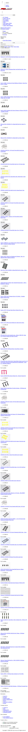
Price (12, 46)
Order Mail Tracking (7, 711)
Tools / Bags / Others (7, 23)
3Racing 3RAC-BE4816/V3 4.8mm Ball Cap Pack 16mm (12, 137)
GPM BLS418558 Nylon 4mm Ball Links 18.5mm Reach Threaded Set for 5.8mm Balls (12, 428)
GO (14, 15)
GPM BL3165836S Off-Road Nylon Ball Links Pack (12, 557)
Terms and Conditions (7, 702)
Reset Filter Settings (7, 40)
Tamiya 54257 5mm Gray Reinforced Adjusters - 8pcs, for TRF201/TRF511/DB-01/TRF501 (12, 257)
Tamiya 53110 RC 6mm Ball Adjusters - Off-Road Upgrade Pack (14, 686)
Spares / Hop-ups (6, 18)
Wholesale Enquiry (7, 712)
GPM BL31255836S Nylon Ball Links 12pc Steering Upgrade (13, 544)
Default (5, 46)
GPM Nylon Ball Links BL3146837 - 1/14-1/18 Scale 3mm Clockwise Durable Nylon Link (13, 519)
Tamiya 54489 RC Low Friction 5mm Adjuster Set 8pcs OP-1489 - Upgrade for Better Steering (13, 243)
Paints (4, 22)
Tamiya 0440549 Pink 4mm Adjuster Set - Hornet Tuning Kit (13, 375)
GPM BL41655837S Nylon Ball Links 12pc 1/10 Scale (12, 230)
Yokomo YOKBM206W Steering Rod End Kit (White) (12, 595)
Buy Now (2, 61)
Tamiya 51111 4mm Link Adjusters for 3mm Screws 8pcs (12, 322)
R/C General (5, 19)
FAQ (4, 708)
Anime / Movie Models (8, 25)
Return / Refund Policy (8, 699)
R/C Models (5, 17)
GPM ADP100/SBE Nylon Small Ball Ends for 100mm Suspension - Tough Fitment (12, 570)
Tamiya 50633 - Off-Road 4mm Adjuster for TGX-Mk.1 (12, 673)
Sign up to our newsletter (6, 725)
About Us (5, 696)
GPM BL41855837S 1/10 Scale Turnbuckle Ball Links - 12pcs (14, 532)
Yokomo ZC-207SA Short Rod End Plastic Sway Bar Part (12, 56)
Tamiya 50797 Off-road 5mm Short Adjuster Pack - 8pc (12, 310)
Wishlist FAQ (6, 709)
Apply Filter (3, 44)
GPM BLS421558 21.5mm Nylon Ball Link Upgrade (12, 454)
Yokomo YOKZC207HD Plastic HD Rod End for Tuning (12, 607)
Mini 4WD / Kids (6, 24)
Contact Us (5, 707)
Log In (7, 5)
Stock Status (16, 46)
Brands (4, 703)
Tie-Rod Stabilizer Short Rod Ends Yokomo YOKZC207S (13, 582)
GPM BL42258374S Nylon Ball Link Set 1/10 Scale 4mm (13, 164)
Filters (2, 38)
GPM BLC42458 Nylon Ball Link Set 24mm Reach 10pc (12, 190)
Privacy (4, 700)
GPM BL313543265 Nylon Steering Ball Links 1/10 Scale (13, 506)
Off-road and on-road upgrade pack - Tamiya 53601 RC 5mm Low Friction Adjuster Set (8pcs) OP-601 (13, 336)
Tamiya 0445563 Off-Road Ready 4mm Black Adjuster (12, 348)
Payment (5, 697)
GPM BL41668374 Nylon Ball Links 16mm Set (10, 480)
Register (7, 6)
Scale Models (6, 20)
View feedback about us (8, 717)
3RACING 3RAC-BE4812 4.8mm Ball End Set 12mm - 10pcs (14, 270)
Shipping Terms (6, 698)
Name (9, 46)
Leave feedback (6, 716)
